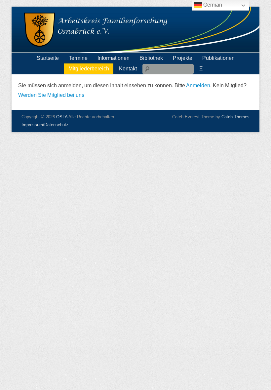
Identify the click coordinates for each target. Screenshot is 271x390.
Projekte (182, 58)
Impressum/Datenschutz (44, 124)
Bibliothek (151, 58)
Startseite (48, 58)
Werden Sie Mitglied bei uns (51, 95)
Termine (78, 58)
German (212, 5)
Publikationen (218, 58)
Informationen (113, 58)
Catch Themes (235, 116)
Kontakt (128, 68)
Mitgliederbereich (88, 68)
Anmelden (198, 85)
